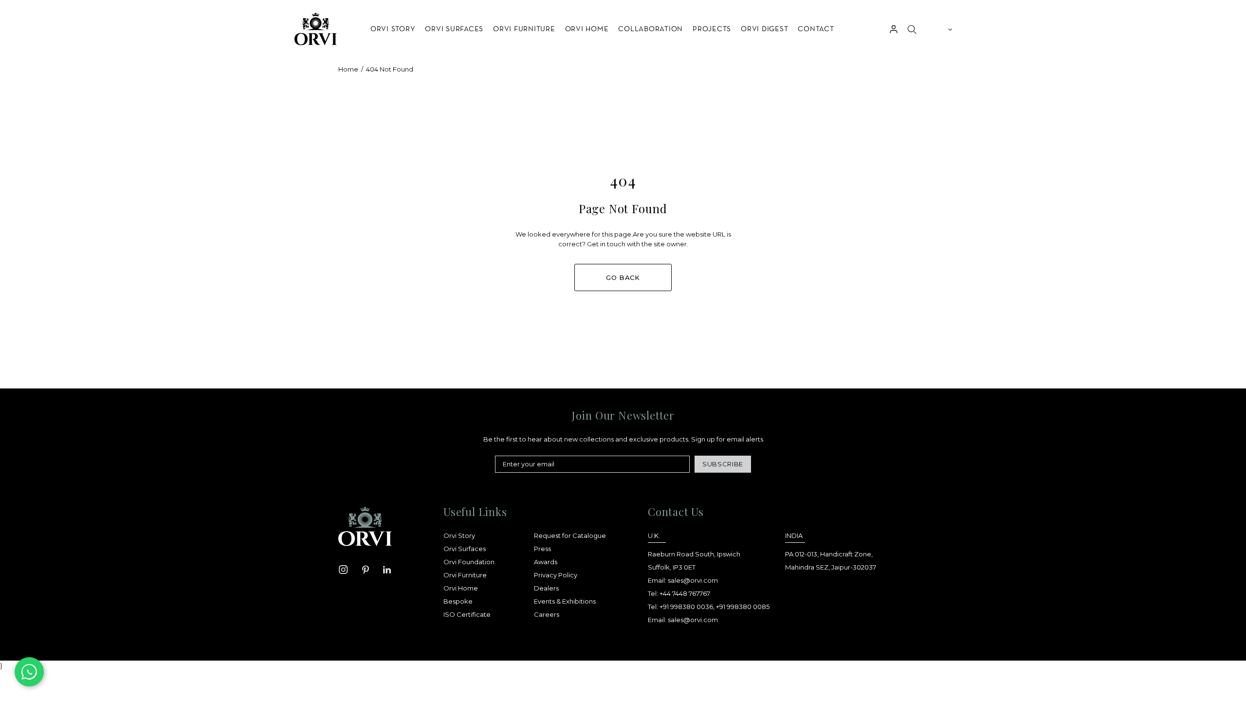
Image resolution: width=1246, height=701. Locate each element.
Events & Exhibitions (565, 601)
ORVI (314, 29)
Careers (546, 614)
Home (348, 69)
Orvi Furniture (465, 575)
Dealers (546, 588)
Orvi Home (460, 588)
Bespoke (458, 601)
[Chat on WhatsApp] (29, 671)
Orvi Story (459, 535)
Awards (545, 562)
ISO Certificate (467, 614)
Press (542, 549)
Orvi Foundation (469, 562)
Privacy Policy (555, 575)
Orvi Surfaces (464, 549)
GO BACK (623, 277)
